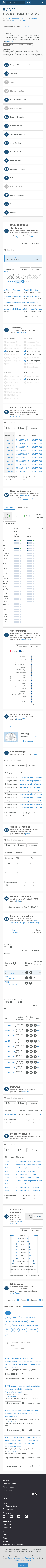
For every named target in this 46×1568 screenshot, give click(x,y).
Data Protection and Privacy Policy (22, 1558)
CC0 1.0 (29, 1494)
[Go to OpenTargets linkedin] (11, 1516)
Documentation (12, 1506)
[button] (4, 538)
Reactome (30, 923)
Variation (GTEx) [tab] (22, 507)
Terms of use (8, 1490)
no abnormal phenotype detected (28, 1168)
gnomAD (28, 834)
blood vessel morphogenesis (30, 781)
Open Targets (21, 237)
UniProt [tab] (9, 726)
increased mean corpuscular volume (29, 1181)
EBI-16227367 (10, 1030)
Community (10, 1509)
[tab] (12, 26)
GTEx (12, 500)
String (37, 923)
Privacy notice (8, 1487)
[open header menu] (42, 2)
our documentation (24, 496)
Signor (24, 923)
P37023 (11, 979)
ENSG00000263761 (16, 18)
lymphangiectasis (22, 1184)
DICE (33, 500)
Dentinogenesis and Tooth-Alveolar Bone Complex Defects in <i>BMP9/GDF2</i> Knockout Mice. (21, 1414)
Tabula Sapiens (30, 498)
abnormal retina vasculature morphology (30, 1161)
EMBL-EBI (7, 1524)
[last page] (34, 480)
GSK (4, 1531)
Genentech (7, 1528)
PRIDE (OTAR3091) (21, 500)
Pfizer (5, 1538)
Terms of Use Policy (23, 1560)
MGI (28, 1138)
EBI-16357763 (10, 1041)
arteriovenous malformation (26, 1171)
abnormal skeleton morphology (27, 1174)
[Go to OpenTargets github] (26, 1516)
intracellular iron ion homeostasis (31, 787)
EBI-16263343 (10, 1062)
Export (26, 243)
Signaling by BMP (11, 1114)
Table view (30, 1216)
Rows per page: (10, 477)
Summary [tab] (9, 507)
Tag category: (10, 1300)
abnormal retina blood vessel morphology (31, 1187)
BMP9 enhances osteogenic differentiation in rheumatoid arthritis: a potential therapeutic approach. (22, 1389)
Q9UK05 (34, 18)
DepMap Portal (25, 640)
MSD (5, 1534)
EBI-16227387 (10, 1073)
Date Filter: (8, 1306)
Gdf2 (7, 1161)
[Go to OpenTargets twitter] (4, 1516)
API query (37, 243)
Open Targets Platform (10, 1494)
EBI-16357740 (10, 1051)
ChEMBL (32, 237)
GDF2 (14, 20)
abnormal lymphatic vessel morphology (30, 1165)
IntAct (19, 923)
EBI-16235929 (10, 1067)
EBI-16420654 (10, 1025)
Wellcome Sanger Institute (13, 1545)
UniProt (18, 719)
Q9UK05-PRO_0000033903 (18, 984)
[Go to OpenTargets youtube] (18, 1516)
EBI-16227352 (10, 1036)
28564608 (38, 1025)
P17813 (11, 973)
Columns (11, 428)
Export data (23, 646)
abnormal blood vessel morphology (28, 1177)
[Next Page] (39, 476)
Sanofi (5, 1541)
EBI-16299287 (10, 1057)
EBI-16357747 (10, 1046)
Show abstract (14, 1378)
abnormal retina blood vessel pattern (29, 1190)
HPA (23, 719)
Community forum (10, 1484)
